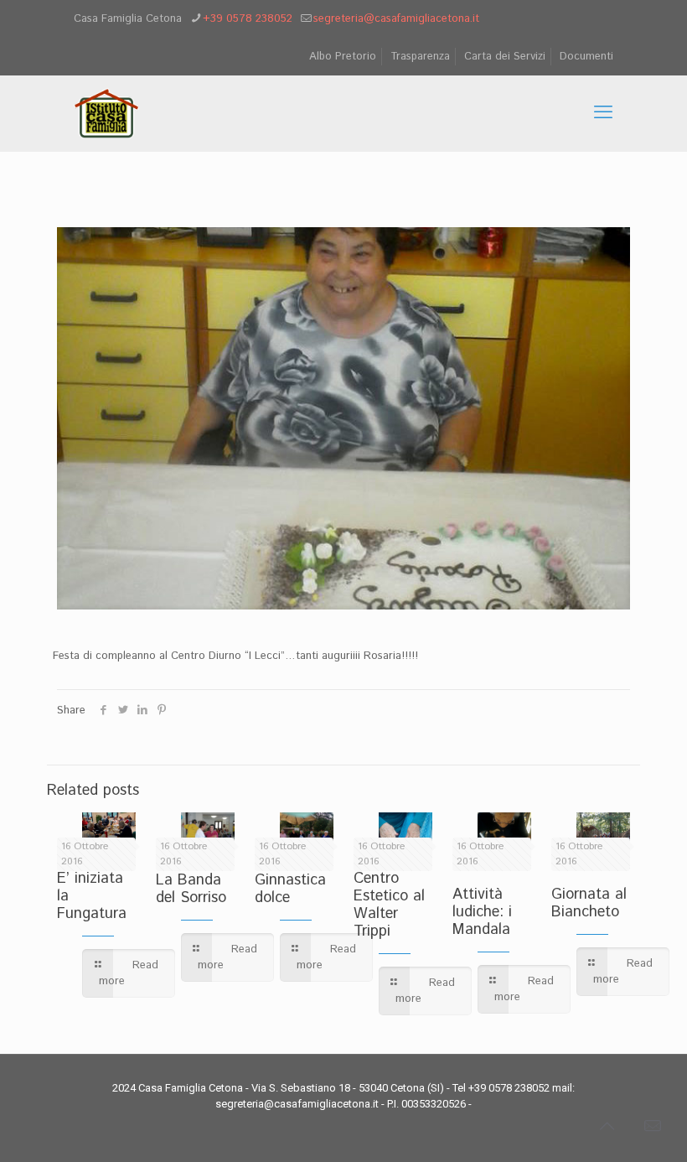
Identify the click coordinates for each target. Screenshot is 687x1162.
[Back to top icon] (606, 1127)
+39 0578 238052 (247, 19)
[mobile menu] (603, 113)
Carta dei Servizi (504, 57)
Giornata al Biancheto (589, 903)
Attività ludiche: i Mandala (482, 912)
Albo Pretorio (342, 57)
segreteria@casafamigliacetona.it (396, 19)
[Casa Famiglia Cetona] (106, 113)
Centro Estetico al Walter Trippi (389, 905)
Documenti (586, 57)
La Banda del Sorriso (191, 889)
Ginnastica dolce (290, 889)
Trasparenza (420, 57)
